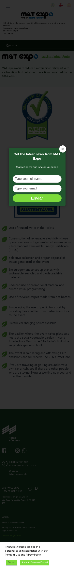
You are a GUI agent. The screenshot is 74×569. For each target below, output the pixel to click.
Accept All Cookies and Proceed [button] (35, 562)
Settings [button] (11, 562)
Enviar (37, 198)
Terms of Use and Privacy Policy (22, 554)
